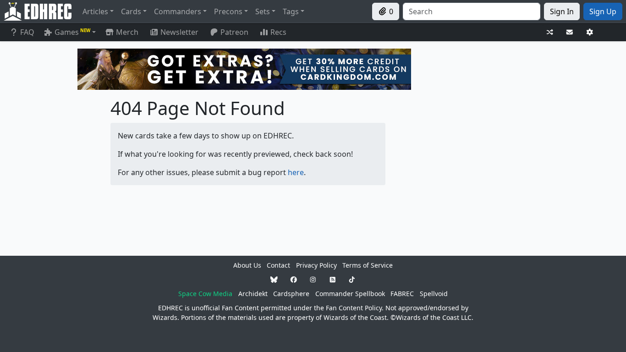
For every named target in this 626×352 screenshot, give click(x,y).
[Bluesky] (274, 279)
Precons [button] (228, 11)
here (296, 172)
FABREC (402, 293)
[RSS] (333, 279)
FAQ (27, 32)
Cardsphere (291, 293)
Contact (278, 265)
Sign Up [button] (602, 11)
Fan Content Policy (354, 307)
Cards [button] (131, 11)
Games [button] (72, 32)
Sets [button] (262, 11)
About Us (247, 265)
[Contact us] (569, 32)
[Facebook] (294, 279)
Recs (278, 32)
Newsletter (179, 32)
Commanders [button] (177, 11)
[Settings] (590, 32)
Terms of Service (367, 265)
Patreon (234, 32)
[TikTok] (352, 279)
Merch (126, 32)
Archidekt (253, 293)
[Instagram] (313, 279)
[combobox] (471, 11)
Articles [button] (95, 11)
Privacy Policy (316, 265)
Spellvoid (434, 293)
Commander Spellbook (350, 293)
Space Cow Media (205, 293)
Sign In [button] (562, 11)
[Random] (550, 32)
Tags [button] (291, 11)
